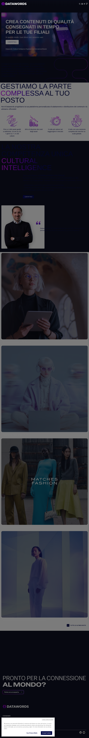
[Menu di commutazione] (87, 4)
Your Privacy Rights (31, 733)
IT (84, 4)
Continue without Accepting (48, 719)
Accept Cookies (46, 733)
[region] (28, 727)
